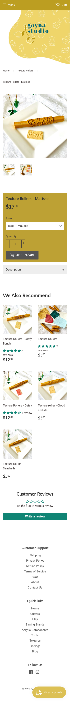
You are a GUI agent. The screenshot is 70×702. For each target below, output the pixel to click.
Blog (35, 651)
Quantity (11, 236)
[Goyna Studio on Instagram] (37, 672)
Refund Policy (35, 566)
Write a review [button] (35, 516)
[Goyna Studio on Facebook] (31, 672)
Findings (35, 646)
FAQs (35, 577)
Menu (11, 5)
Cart (64, 5)
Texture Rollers (25, 70)
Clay (35, 619)
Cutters (35, 614)
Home (6, 70)
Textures (35, 640)
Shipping (35, 555)
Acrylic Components (35, 630)
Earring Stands (35, 624)
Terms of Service (35, 571)
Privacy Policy (35, 560)
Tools (35, 635)
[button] (12, 351)
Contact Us (35, 587)
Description (13, 269)
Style (9, 218)
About (35, 582)
